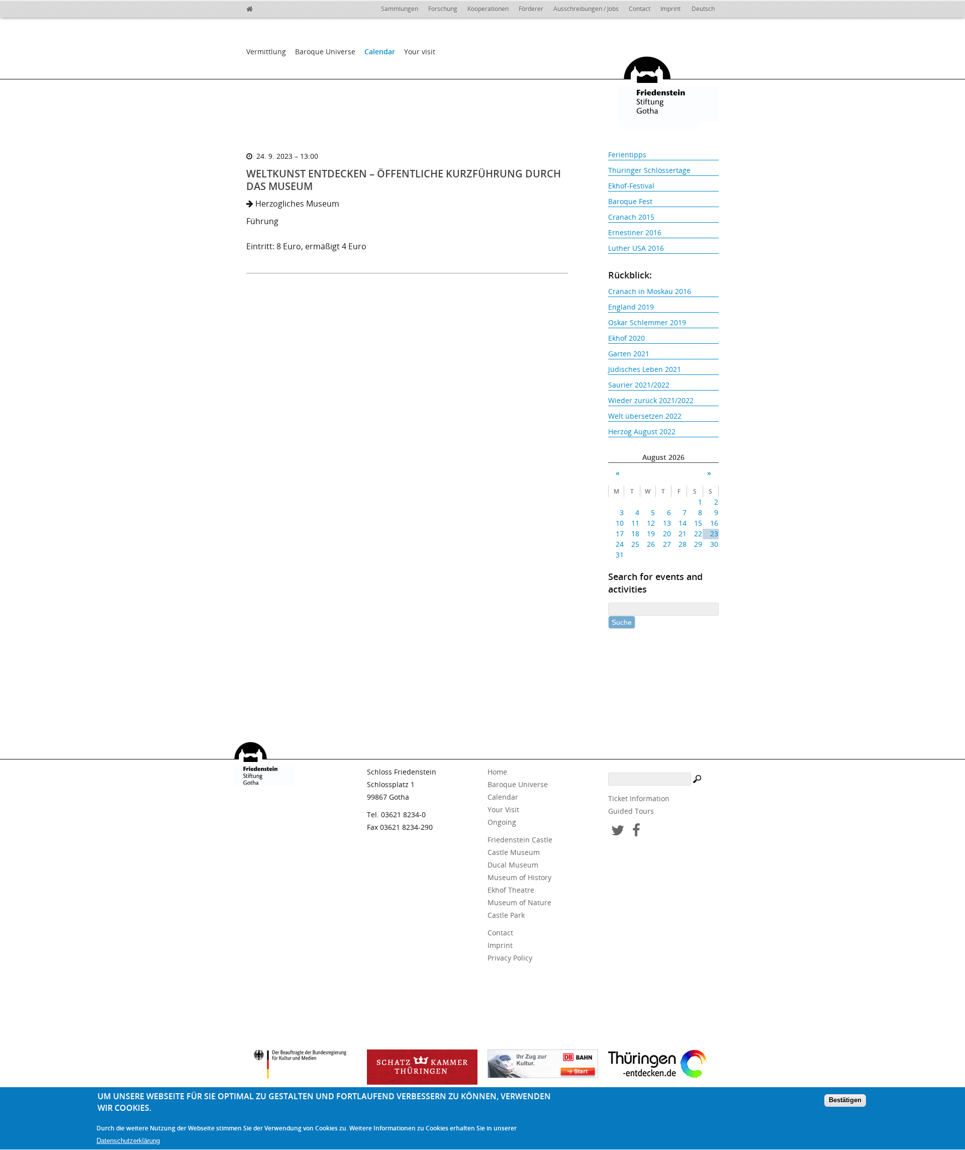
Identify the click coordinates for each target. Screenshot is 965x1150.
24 (620, 544)
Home (497, 772)
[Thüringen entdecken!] (663, 1065)
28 (683, 544)
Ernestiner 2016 (634, 232)
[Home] (256, 7)
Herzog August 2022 (642, 431)
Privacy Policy (510, 958)
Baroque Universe (325, 51)
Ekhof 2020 (626, 338)
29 (698, 544)
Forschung (442, 9)
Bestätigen (845, 1100)
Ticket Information (638, 798)
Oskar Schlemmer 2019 (647, 322)
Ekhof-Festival (631, 185)
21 (683, 533)
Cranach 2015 (631, 217)
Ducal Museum (513, 865)
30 (714, 544)
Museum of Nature (519, 902)
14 (683, 523)
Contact (639, 9)
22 (698, 533)
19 (651, 533)
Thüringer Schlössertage (649, 170)
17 (620, 533)
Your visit (419, 51)
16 (714, 523)
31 (620, 554)
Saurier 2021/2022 (638, 385)
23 (714, 533)
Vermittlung (266, 51)
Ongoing (502, 822)
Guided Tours (631, 811)
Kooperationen (488, 9)
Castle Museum (514, 852)
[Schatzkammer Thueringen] (422, 1067)
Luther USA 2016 (636, 248)
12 (651, 523)
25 (635, 544)
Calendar (379, 51)
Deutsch (703, 9)
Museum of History (519, 877)
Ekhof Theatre (511, 890)
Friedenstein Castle (520, 839)
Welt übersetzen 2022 (645, 416)
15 (698, 523)
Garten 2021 (628, 353)
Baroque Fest (630, 201)
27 (666, 544)
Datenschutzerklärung (128, 1140)
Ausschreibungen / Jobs (586, 9)
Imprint (670, 9)
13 (666, 523)
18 (635, 533)
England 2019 (631, 307)
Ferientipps (627, 154)
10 (620, 523)
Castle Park (506, 915)
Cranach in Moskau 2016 (649, 291)
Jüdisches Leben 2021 (644, 369)
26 (651, 544)
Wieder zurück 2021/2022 (651, 400)
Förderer (531, 9)
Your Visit (503, 809)
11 (635, 523)
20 (666, 533)
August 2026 (663, 457)
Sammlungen (399, 9)
